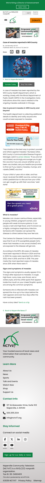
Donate (36, 20)
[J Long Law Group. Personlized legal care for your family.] (22, 141)
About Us (7, 370)
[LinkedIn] (18, 439)
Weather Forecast (35, 13)
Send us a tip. (24, 302)
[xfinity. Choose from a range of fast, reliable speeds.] (22, 206)
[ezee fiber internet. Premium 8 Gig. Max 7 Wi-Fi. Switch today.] (22, 128)
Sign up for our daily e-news (17, 455)
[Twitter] (12, 439)
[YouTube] (5, 445)
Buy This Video (26, 84)
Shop (5, 388)
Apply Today (22, 7)
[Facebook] (5, 439)
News (5, 374)
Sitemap (37, 480)
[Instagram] (25, 439)
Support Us (8, 392)
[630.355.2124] (11, 412)
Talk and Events (10, 381)
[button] (5, 20)
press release (24, 157)
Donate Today (10, 84)
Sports (6, 377)
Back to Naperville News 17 (14, 79)
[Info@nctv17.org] (12, 417)
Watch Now (8, 385)
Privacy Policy (24, 480)
